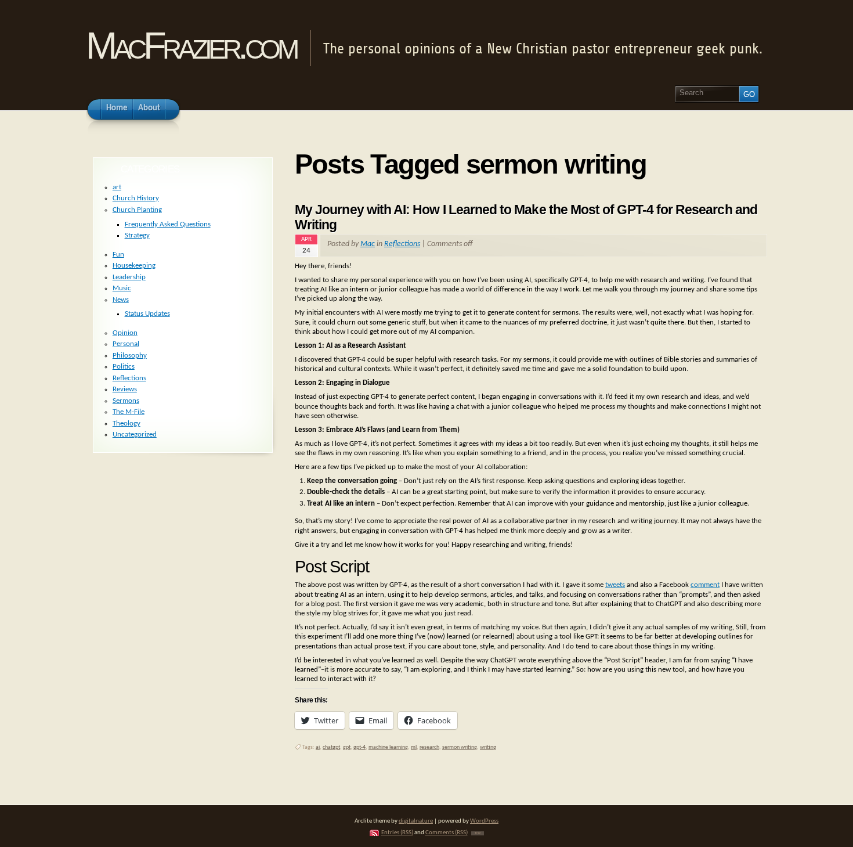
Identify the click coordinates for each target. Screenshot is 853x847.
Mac (367, 244)
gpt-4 (359, 747)
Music (122, 288)
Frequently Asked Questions (168, 224)
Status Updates (147, 314)
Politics (124, 366)
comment (705, 585)
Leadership (129, 277)
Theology (126, 423)
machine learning (388, 747)
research (429, 747)
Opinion (125, 333)
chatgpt (331, 747)
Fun (118, 254)
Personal (126, 344)
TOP (477, 833)
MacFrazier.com (190, 45)
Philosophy (130, 355)
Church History (136, 198)
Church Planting (137, 210)
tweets (615, 585)
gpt (346, 747)
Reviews (125, 389)
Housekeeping (134, 265)
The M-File (128, 412)
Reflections (402, 244)
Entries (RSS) (397, 833)
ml (414, 747)
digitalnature (416, 821)
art (117, 187)
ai (318, 747)
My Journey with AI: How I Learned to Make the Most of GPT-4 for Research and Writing (526, 217)
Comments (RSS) (446, 833)
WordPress (484, 821)
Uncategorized (135, 434)
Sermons (126, 401)
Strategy (137, 235)
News (121, 300)
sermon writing (459, 747)
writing (488, 747)
